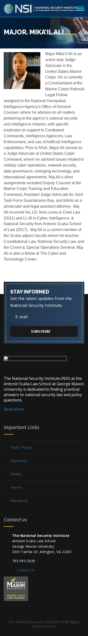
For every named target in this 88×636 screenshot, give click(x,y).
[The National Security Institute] (44, 8)
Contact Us (26, 570)
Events (16, 487)
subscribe (41, 331)
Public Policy (21, 447)
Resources (19, 500)
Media (16, 474)
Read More (14, 409)
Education (19, 461)
